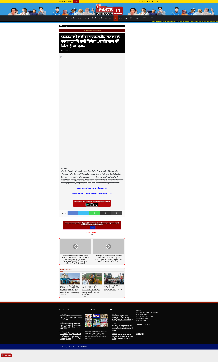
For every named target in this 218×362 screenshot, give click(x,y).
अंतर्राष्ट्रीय (94, 18)
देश (88, 18)
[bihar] (109, 9)
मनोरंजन (131, 18)
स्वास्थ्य (110, 18)
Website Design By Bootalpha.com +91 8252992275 (73, 346)
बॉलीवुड (137, 18)
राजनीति (100, 18)
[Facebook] (137, 1)
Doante (150, 18)
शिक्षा (106, 18)
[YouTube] (142, 1)
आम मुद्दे (125, 18)
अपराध (120, 18)
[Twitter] (139, 1)
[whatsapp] (150, 1)
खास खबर (79, 18)
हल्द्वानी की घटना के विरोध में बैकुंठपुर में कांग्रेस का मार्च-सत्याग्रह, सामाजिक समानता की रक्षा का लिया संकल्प (113, 288)
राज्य (85, 18)
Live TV (143, 18)
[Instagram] (144, 1)
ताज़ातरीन (72, 18)
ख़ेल (115, 18)
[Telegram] (147, 1)
